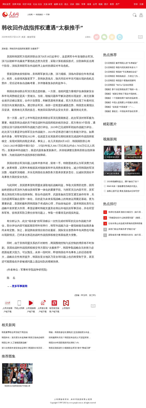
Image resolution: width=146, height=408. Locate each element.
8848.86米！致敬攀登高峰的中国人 (122, 186)
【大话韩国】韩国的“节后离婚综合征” (120, 72)
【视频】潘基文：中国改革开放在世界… (122, 111)
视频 (101, 4)
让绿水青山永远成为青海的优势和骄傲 (125, 223)
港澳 (89, 4)
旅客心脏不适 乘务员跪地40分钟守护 (123, 191)
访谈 (72, 4)
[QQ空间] (112, 37)
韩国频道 (39, 15)
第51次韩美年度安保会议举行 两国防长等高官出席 (24, 348)
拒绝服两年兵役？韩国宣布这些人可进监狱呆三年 (71, 337)
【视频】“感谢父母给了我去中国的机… (121, 94)
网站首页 (7, 4)
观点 (66, 4)
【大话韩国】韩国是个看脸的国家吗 (120, 80)
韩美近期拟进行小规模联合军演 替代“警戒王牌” (70, 348)
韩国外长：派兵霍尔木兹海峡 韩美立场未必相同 (23, 337)
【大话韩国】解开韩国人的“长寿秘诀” (120, 63)
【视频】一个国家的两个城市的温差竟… (122, 98)
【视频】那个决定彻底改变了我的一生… (122, 89)
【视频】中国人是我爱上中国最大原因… (122, 102)
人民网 (30, 15)
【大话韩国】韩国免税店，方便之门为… (122, 76)
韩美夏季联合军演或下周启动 (15, 332)
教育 (112, 4)
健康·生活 (58, 4)
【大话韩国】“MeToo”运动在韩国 (118, 85)
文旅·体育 (47, 4)
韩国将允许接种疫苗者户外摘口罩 (17, 386)
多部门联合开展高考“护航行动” (122, 229)
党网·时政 (16, 4)
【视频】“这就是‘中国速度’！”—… (119, 107)
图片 (106, 4)
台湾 (95, 4)
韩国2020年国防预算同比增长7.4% (64, 343)
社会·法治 (37, 4)
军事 (83, 4)
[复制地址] (119, 37)
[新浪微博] (96, 37)
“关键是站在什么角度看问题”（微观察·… (126, 218)
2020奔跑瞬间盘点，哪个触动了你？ (123, 181)
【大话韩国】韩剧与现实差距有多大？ (121, 67)
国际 (78, 4)
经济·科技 (27, 4)
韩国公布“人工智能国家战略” (14, 343)
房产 (118, 4)
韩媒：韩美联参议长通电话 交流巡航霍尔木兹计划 (71, 332)
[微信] (104, 37)
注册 (141, 4)
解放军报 (31, 37)
